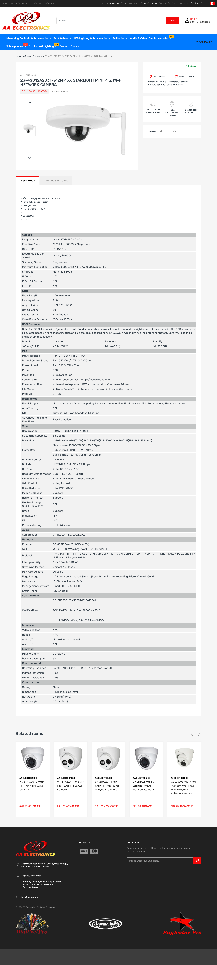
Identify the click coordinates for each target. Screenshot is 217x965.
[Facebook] (168, 131)
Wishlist (37, 3)
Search (172, 21)
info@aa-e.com (29, 897)
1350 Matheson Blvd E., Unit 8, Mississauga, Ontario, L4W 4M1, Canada (44, 865)
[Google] (175, 131)
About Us (7, 3)
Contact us (22, 3)
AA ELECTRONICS (28, 75)
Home (19, 56)
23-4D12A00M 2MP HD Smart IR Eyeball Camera (31, 785)
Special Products (33, 56)
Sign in (194, 22)
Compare (50, 3)
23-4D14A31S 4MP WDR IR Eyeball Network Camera (144, 785)
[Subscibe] (197, 860)
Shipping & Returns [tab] (56, 180)
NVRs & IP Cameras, (169, 81)
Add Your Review (59, 91)
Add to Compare (186, 76)
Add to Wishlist (159, 76)
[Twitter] (161, 131)
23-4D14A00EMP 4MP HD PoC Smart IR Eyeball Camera (107, 785)
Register (205, 22)
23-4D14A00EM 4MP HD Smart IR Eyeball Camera (70, 785)
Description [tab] (27, 180)
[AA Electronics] (26, 20)
